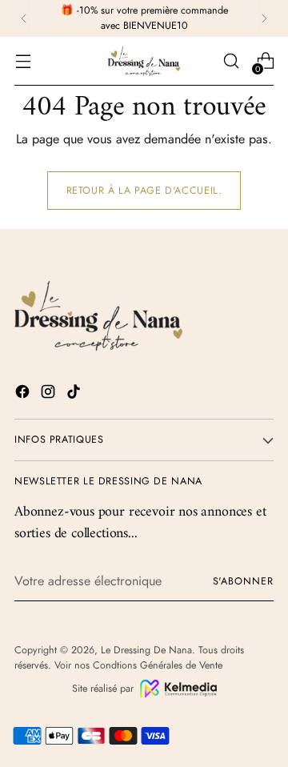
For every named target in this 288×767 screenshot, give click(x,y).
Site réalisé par (103, 688)
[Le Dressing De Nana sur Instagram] (49, 394)
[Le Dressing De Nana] (144, 61)
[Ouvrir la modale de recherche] (230, 61)
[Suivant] (264, 18)
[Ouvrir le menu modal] (22, 61)
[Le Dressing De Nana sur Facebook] (24, 394)
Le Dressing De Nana (146, 650)
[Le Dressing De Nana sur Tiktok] (75, 394)
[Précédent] (24, 18)
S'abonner (243, 581)
